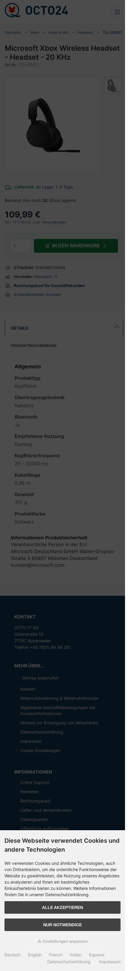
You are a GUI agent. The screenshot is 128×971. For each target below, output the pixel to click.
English (35, 954)
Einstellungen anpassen (65, 941)
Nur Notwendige (62, 924)
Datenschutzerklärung (68, 961)
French (56, 954)
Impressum (110, 961)
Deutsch (12, 954)
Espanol (96, 954)
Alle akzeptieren (62, 907)
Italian (76, 954)
